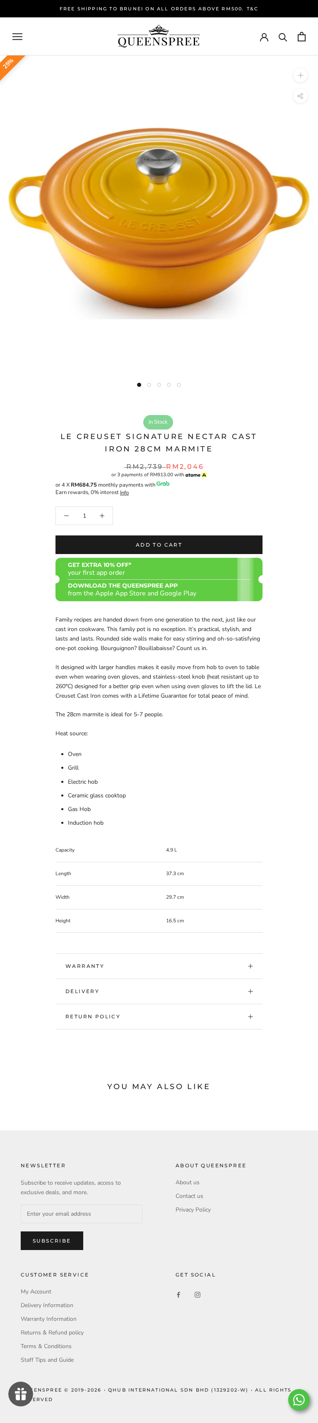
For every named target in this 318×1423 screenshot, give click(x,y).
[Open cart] (302, 36)
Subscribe (52, 1241)
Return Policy (92, 1016)
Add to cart (159, 545)
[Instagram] (197, 1294)
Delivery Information (47, 1305)
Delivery (82, 991)
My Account (36, 1292)
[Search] (283, 36)
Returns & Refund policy (52, 1333)
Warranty (84, 966)
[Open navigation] (17, 36)
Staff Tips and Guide (47, 1360)
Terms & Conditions (46, 1346)
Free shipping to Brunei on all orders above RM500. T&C (159, 9)
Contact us (189, 1196)
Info (124, 493)
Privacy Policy (193, 1210)
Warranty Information (49, 1319)
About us (188, 1182)
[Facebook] (178, 1294)
